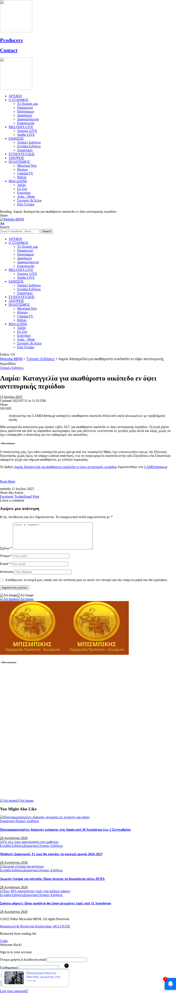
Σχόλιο (6, 548)
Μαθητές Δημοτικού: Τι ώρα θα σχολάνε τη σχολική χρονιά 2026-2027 (51, 854)
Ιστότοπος (7, 572)
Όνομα (6, 556)
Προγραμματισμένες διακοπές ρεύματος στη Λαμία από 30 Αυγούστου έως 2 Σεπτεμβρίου (65, 829)
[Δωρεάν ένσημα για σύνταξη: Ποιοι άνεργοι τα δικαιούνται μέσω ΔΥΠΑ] (22, 866)
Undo (4, 941)
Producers (11, 40)
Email (5, 564)
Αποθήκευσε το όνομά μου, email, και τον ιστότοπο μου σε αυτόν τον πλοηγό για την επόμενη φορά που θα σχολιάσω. (86, 580)
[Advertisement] (32, 733)
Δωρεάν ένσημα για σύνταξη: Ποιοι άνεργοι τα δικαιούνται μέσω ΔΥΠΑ (52, 879)
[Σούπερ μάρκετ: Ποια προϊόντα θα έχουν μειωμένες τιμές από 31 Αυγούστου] (35, 891)
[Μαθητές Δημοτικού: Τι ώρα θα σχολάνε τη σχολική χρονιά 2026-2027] (29, 842)
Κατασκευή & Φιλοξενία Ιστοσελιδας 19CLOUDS (35, 926)
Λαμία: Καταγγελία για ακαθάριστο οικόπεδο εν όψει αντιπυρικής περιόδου (65, 467)
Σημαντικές (7, 821)
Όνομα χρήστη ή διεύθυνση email (23, 959)
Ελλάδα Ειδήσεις (12, 846)
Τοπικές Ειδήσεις (12, 368)
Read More (7, 481)
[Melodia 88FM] (12, 219)
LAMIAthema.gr (155, 467)
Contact (8, 50)
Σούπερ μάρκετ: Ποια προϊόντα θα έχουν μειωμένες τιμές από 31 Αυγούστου (55, 903)
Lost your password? (14, 991)
